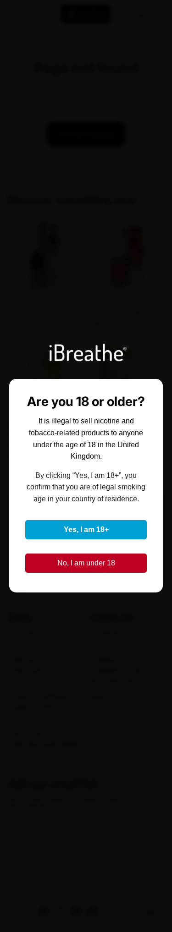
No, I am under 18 (86, 563)
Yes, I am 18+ (86, 529)
